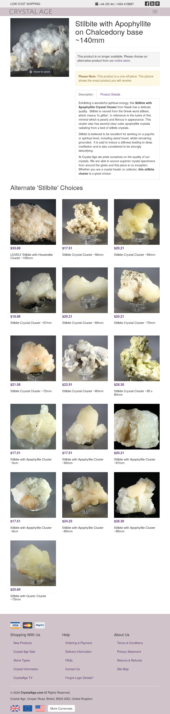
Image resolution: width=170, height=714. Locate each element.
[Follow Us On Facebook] (147, 4)
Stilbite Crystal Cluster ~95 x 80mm (133, 393)
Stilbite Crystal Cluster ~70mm (134, 322)
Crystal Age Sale (24, 651)
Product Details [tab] (110, 94)
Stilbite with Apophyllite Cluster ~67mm (134, 461)
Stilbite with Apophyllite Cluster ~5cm (31, 461)
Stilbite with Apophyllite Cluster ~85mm (134, 529)
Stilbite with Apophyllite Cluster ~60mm (82, 461)
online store (122, 60)
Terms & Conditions (130, 643)
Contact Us (72, 669)
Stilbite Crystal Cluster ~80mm (83, 391)
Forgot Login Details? (79, 678)
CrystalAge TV (22, 678)
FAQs (69, 660)
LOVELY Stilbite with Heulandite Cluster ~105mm (31, 256)
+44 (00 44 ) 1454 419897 (116, 4)
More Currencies (61, 708)
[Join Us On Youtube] (152, 4)
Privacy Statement (129, 651)
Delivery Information (78, 651)
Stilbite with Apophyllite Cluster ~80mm (82, 529)
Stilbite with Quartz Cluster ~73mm (28, 597)
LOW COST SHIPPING (25, 4)
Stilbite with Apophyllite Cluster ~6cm (31, 529)
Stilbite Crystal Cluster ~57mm (31, 322)
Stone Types (21, 660)
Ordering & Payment (78, 643)
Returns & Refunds (129, 660)
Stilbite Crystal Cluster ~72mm (31, 391)
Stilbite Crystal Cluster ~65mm (83, 322)
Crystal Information (25, 669)
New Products (22, 643)
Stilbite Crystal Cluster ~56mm (83, 254)
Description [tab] (86, 94)
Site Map (123, 669)
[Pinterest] (157, 4)
